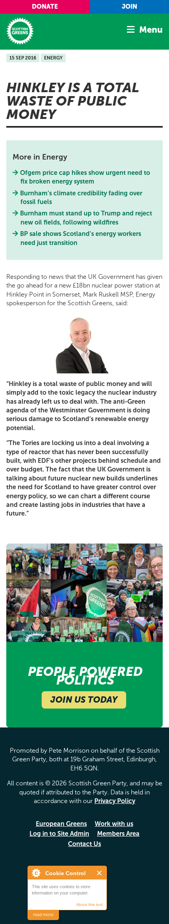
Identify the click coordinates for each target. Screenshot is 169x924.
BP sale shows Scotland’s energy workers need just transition (80, 238)
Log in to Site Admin (59, 833)
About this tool (89, 904)
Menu (151, 29)
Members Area (118, 833)
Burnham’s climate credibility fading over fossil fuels (81, 197)
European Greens (61, 824)
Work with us (114, 824)
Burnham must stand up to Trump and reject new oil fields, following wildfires (86, 218)
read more (43, 914)
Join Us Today (84, 699)
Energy (53, 58)
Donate (45, 6)
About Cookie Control (36, 872)
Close (99, 873)
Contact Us (84, 844)
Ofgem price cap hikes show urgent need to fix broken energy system (85, 177)
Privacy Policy (114, 801)
